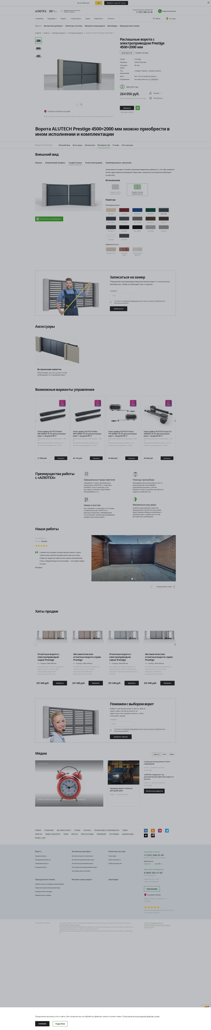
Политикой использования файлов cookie (141, 1016)
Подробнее (60, 1024)
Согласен (42, 1024)
